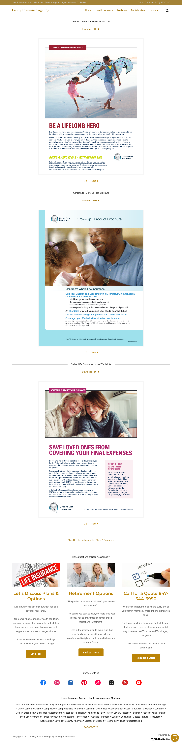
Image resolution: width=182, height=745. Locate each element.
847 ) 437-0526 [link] (162, 2)
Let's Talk (36, 653)
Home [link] (88, 10)
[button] (155, 11)
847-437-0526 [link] (91, 727)
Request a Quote (145, 657)
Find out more (91, 652)
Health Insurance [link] (104, 10)
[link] (39, 10)
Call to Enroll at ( (146, 2)
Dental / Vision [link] (138, 10)
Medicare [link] (122, 10)
